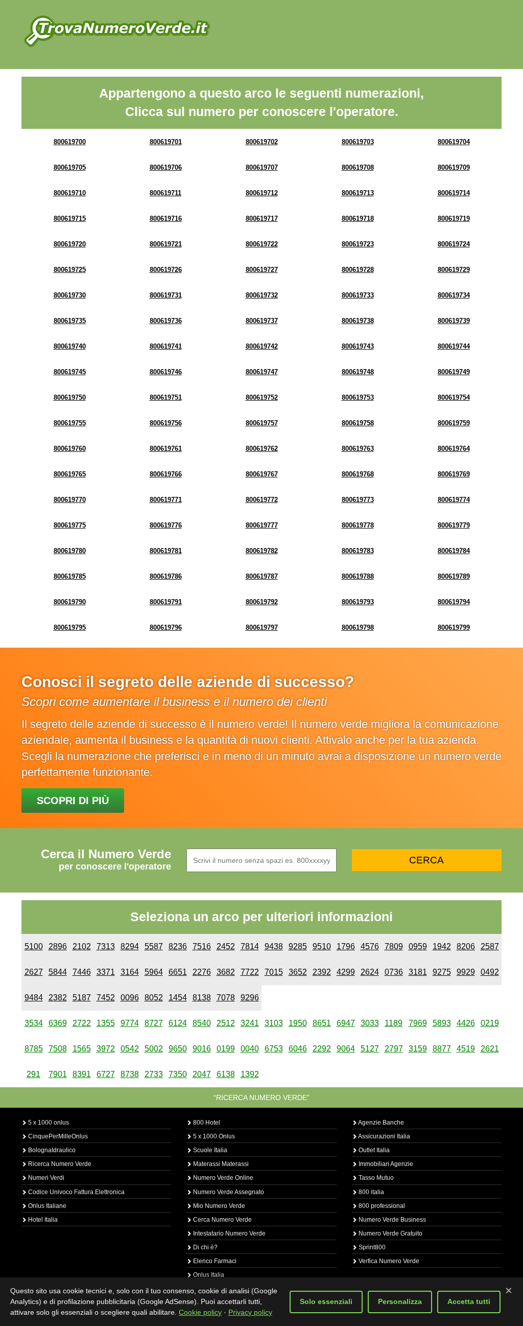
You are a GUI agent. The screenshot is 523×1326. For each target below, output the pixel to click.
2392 (322, 972)
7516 (202, 946)
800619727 (262, 269)
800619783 (358, 551)
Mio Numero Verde (218, 1205)
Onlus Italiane (46, 1205)
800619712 (262, 193)
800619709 (454, 167)
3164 (130, 972)
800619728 (358, 269)
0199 (226, 1048)
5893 (442, 1023)
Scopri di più (73, 800)
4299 (346, 972)
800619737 (262, 321)
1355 (106, 1023)
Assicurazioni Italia (383, 1136)
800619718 (358, 218)
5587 (154, 946)
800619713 (358, 193)
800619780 (70, 551)
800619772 (262, 500)
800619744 (454, 346)
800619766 (166, 474)
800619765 (70, 474)
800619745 (70, 372)
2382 (58, 997)
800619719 (454, 218)
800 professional (381, 1205)
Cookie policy (200, 1312)
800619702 (262, 142)
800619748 (358, 372)
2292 (322, 1048)
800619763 (358, 448)
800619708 (358, 167)
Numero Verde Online (222, 1177)
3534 (34, 1023)
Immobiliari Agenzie (385, 1164)
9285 (298, 946)
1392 (250, 1074)
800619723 (358, 244)
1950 (298, 1023)
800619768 (358, 474)
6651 (178, 972)
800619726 (166, 269)
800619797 (262, 627)
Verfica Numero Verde (388, 1261)
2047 (202, 1074)
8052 (154, 997)
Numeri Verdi (45, 1177)
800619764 (454, 448)
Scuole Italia (209, 1150)
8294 (130, 946)
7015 (274, 972)
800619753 (358, 397)
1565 (82, 1048)
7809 (394, 946)
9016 (202, 1048)
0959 (418, 946)
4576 (370, 946)
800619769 (454, 474)
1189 (393, 1023)
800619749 (454, 372)
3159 (418, 1048)
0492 (490, 972)
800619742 (262, 346)
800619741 (166, 346)
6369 (58, 1023)
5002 (154, 1048)
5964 (154, 972)
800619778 (358, 525)
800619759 (454, 423)
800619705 (70, 167)
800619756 (166, 423)
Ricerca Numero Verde (59, 1164)
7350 (178, 1074)
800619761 (166, 448)
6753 (274, 1048)
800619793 (358, 602)
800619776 (166, 525)
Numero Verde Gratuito (389, 1233)
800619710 (70, 193)
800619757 (262, 423)
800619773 (358, 500)
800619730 (70, 295)
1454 (178, 997)
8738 (130, 1074)
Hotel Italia (42, 1219)
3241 (250, 1023)
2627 (34, 972)
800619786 (166, 576)
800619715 (70, 218)
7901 (58, 1074)
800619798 (358, 627)
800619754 (454, 397)
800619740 (70, 346)
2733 (154, 1074)
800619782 (262, 551)
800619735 (70, 321)
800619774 (454, 500)
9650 (178, 1048)
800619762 (262, 448)
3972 (106, 1048)
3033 (370, 1023)
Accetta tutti (468, 1301)
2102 (82, 946)
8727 (154, 1023)
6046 (298, 1048)
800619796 (166, 627)
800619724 (454, 244)
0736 (394, 972)
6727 (106, 1074)
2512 (226, 1023)
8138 (202, 997)
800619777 (262, 525)
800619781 (166, 551)
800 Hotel (206, 1122)
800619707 (262, 167)
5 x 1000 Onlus (213, 1136)
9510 (322, 946)
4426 (466, 1023)
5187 (82, 997)
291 (33, 1074)
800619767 (262, 474)
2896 (58, 946)
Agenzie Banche (380, 1122)
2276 (202, 972)
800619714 (454, 193)
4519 (466, 1048)
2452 (226, 946)
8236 (178, 946)
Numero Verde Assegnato (228, 1192)
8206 (466, 946)
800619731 (166, 295)
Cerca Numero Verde (222, 1219)
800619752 (262, 397)
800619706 (166, 167)
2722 (82, 1023)
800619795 (70, 627)
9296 (250, 997)
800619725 (70, 269)
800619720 (70, 244)
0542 (130, 1048)
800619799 (454, 627)
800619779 (454, 525)
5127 (370, 1048)
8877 (442, 1048)
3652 (298, 972)
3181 (418, 972)
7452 (106, 997)
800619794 (454, 602)
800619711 (165, 193)
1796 (346, 946)
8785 (34, 1048)
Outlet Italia (373, 1150)
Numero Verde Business (391, 1219)
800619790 (70, 602)
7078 (226, 997)
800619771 (166, 500)
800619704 (454, 142)
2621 (490, 1048)
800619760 (70, 448)
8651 (322, 1023)
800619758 (358, 423)
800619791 (166, 602)
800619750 (70, 397)
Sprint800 (371, 1247)
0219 (490, 1023)
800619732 (262, 295)
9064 (346, 1048)
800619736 (166, 321)
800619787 (262, 576)
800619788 (358, 576)
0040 (250, 1048)
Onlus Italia (208, 1274)
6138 (226, 1074)
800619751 (166, 397)
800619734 (454, 295)
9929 (466, 972)
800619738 (358, 321)
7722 (250, 972)
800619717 (262, 218)
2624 (370, 972)
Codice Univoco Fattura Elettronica (76, 1192)
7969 (418, 1023)
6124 (178, 1023)
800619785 (70, 576)
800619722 (262, 244)
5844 (58, 972)
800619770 (70, 500)
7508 (58, 1048)
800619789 (454, 576)
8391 (82, 1074)
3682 (226, 972)
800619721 (166, 244)
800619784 (454, 551)
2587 (490, 946)
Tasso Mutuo (375, 1177)
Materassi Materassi (220, 1164)
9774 (130, 1023)
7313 (106, 946)
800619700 (70, 142)
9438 (274, 946)
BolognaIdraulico (51, 1150)
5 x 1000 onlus (48, 1122)
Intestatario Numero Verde (229, 1233)
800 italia (370, 1192)
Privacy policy (250, 1312)
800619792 (262, 602)
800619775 (70, 525)
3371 (106, 972)
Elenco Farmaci (214, 1261)
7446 (82, 972)
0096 (130, 997)
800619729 (454, 269)
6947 (346, 1023)
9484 (34, 997)
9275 (442, 972)
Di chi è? (205, 1247)
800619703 (358, 142)
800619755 (70, 423)
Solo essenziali (326, 1301)
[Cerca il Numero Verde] (116, 31)
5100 (34, 946)
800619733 (358, 295)
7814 (250, 946)
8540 (202, 1023)
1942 (442, 946)
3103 (274, 1023)
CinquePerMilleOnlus (57, 1136)
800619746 (166, 372)
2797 (394, 1048)
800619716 (166, 218)
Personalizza (400, 1301)
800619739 (454, 321)
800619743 (358, 346)
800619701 (166, 142)
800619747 (262, 372)
